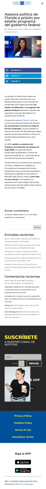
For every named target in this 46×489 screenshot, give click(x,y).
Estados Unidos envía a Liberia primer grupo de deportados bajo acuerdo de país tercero (23, 267)
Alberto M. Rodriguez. (24, 484)
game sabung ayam (13, 280)
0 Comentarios (11, 32)
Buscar (37, 227)
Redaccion (12, 29)
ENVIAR (34, 363)
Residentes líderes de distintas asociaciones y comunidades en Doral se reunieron (22, 314)
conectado (28, 214)
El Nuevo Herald (28, 120)
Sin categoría (34, 29)
